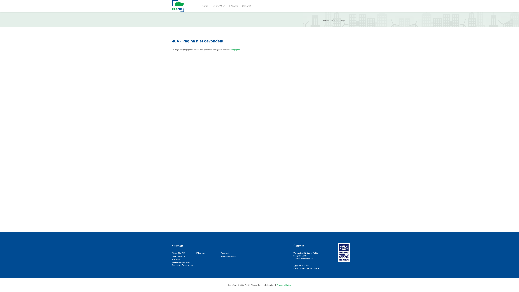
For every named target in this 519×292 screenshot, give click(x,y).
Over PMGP (219, 6)
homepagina (234, 49)
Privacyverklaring (284, 285)
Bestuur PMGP (178, 256)
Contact (246, 6)
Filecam (233, 6)
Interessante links (228, 256)
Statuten (176, 259)
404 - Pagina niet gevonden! (337, 20)
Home (205, 6)
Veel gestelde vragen (181, 262)
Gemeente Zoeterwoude (182, 265)
